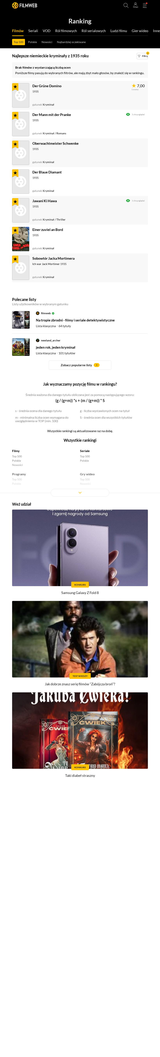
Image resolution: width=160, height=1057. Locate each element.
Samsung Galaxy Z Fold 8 (80, 592)
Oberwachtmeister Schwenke (55, 143)
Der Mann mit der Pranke (51, 114)
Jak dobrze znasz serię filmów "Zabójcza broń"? (80, 684)
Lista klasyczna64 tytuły (53, 326)
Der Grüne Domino (46, 86)
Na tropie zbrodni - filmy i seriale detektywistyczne (75, 320)
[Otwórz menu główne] (145, 5)
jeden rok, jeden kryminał (55, 347)
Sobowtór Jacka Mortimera (53, 258)
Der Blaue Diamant (47, 172)
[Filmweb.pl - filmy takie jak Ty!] (24, 5)
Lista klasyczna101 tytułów (55, 353)
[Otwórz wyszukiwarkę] (126, 5)
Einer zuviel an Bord (47, 229)
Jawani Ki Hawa (44, 201)
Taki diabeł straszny (80, 775)
